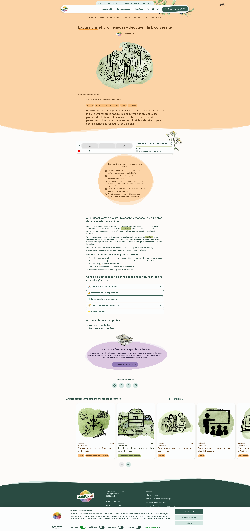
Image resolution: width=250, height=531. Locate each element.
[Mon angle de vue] (153, 8)
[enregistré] (90, 145)
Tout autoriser (189, 511)
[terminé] (124, 145)
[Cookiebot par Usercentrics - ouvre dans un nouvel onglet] (57, 527)
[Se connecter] (158, 8)
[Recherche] (148, 8)
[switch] (102, 527)
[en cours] (107, 145)
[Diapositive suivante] (128, 464)
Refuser (189, 523)
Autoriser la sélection (189, 517)
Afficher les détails (151, 527)
